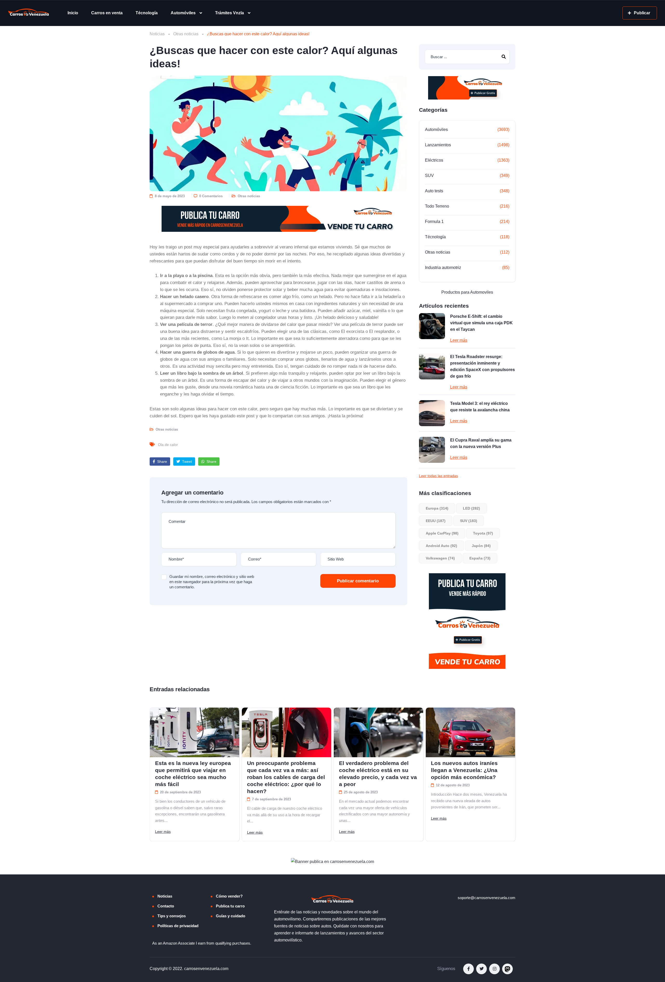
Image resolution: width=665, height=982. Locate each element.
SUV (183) (468, 521)
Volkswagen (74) (440, 558)
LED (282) (471, 508)
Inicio (73, 13)
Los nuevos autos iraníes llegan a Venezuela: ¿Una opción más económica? (464, 770)
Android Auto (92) (441, 546)
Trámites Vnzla (229, 13)
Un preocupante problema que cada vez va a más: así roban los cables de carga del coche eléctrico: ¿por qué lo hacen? (286, 777)
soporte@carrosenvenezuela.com (486, 897)
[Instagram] (494, 969)
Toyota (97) (483, 533)
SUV (429, 175)
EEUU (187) (435, 521)
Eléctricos (434, 160)
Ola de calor (168, 445)
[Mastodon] (507, 969)
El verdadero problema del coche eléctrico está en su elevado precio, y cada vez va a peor (378, 773)
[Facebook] (468, 969)
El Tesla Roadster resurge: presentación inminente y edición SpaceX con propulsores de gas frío (482, 366)
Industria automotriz (443, 267)
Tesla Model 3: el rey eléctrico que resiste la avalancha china (480, 406)
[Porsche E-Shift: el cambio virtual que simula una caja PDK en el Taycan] (432, 326)
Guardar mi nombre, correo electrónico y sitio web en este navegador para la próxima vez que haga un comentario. (211, 581)
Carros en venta (107, 13)
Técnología (147, 13)
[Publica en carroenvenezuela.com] (278, 219)
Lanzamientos (438, 145)
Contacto (165, 906)
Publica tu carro (230, 906)
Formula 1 (434, 221)
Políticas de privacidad (177, 926)
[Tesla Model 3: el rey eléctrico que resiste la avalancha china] (432, 413)
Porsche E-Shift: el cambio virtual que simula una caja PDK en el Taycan (481, 323)
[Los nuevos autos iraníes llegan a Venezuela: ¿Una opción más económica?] (470, 732)
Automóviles (183, 13)
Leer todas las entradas (438, 476)
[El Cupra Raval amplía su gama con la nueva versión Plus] (432, 450)
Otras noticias (185, 34)
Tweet (186, 461)
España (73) (479, 558)
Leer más (458, 340)
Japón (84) (481, 546)
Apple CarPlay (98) (442, 533)
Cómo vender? (229, 896)
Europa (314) (437, 508)
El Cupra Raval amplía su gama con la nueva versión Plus (480, 443)
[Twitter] (481, 969)
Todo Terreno (437, 206)
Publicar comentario (358, 580)
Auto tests (434, 191)
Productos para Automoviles (467, 292)
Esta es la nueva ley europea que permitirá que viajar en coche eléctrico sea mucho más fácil (193, 773)
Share (161, 461)
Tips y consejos (171, 916)
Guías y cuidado (230, 916)
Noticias (157, 34)
